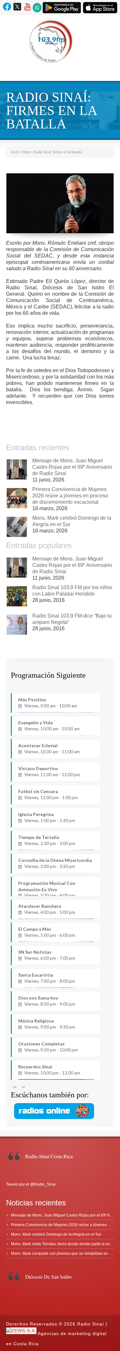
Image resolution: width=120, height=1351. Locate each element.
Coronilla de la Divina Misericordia (55, 863)
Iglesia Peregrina (46, 817)
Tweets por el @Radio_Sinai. (31, 1184)
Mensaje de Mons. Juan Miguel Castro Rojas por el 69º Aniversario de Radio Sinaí (72, 467)
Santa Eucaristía (46, 978)
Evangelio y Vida (49, 725)
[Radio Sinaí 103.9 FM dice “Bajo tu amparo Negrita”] (17, 624)
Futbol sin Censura (48, 794)
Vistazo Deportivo (49, 771)
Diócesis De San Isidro (48, 1276)
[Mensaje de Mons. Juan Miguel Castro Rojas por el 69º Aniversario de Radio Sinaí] (17, 469)
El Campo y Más (46, 932)
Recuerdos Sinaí (49, 1069)
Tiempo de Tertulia (46, 840)
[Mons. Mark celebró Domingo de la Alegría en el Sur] (17, 527)
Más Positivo (47, 702)
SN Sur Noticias (46, 955)
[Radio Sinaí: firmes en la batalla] (60, 203)
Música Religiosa (46, 1024)
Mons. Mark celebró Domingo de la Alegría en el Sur (56, 1234)
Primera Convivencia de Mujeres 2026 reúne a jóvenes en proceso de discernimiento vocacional (70, 496)
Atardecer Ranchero (46, 909)
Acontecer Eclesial (49, 748)
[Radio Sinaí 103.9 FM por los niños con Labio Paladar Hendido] (17, 596)
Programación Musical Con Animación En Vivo (46, 888)
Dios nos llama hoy (46, 1001)
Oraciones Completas (48, 1046)
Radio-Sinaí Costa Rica (49, 1156)
